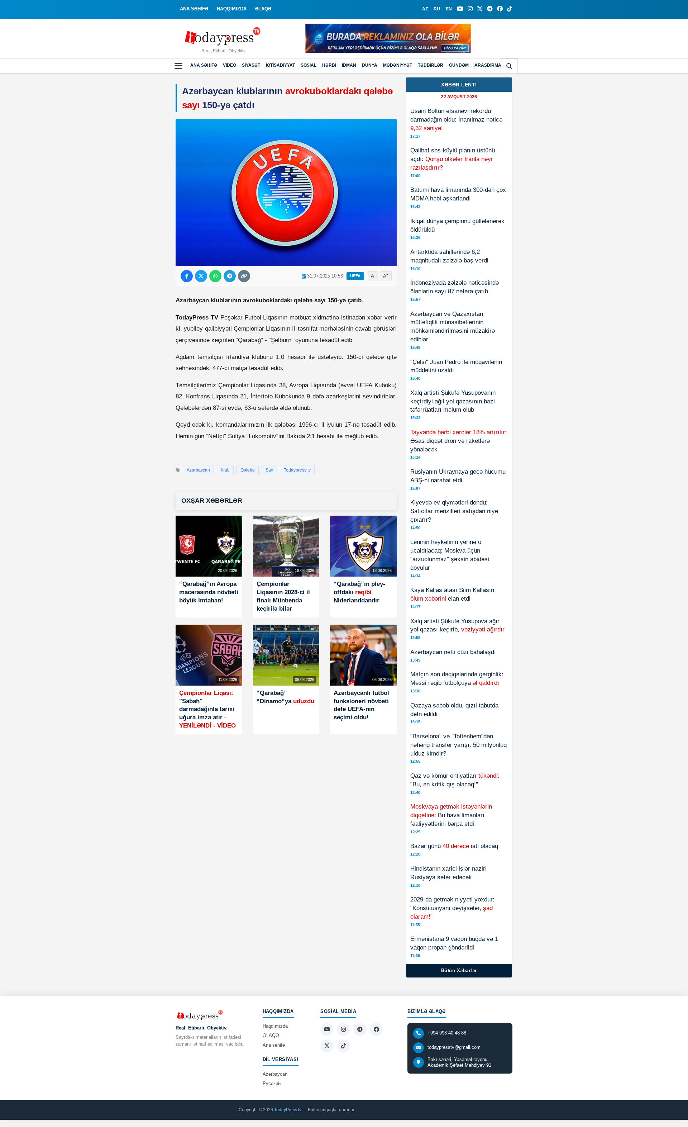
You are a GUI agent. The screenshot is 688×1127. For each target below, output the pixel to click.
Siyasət (251, 65)
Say (269, 470)
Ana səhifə (203, 65)
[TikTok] (509, 9)
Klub (225, 470)
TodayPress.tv (287, 1109)
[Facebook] (500, 9)
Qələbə (247, 470)
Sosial (308, 65)
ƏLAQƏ (263, 8)
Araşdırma (487, 65)
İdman (349, 65)
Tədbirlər (430, 65)
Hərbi (329, 65)
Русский (272, 1083)
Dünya (369, 65)
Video (229, 65)
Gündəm (459, 65)
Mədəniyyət (397, 65)
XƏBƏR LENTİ (459, 84)
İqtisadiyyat (280, 65)
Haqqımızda (275, 1026)
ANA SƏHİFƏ (194, 8)
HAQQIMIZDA (232, 8)
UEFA (355, 276)
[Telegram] (490, 9)
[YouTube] (460, 9)
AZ (425, 8)
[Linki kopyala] (244, 276)
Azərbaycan (198, 470)
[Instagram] (470, 9)
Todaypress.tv (297, 470)
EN (449, 8)
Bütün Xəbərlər (459, 970)
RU (437, 8)
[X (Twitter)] (480, 9)
